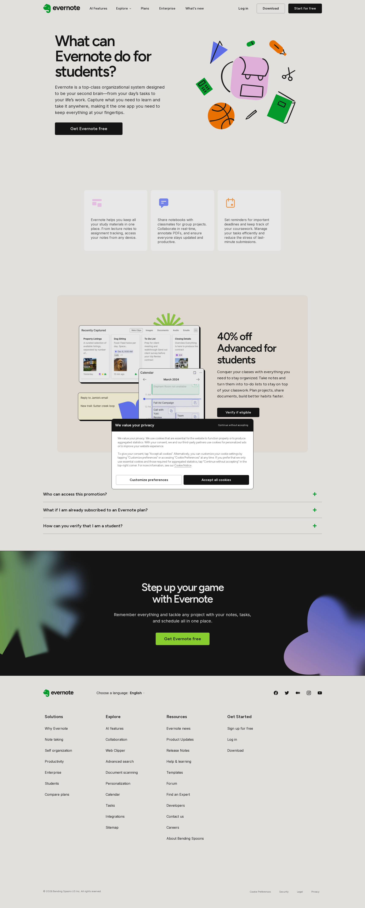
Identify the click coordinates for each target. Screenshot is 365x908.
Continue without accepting (233, 425)
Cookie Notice (182, 465)
